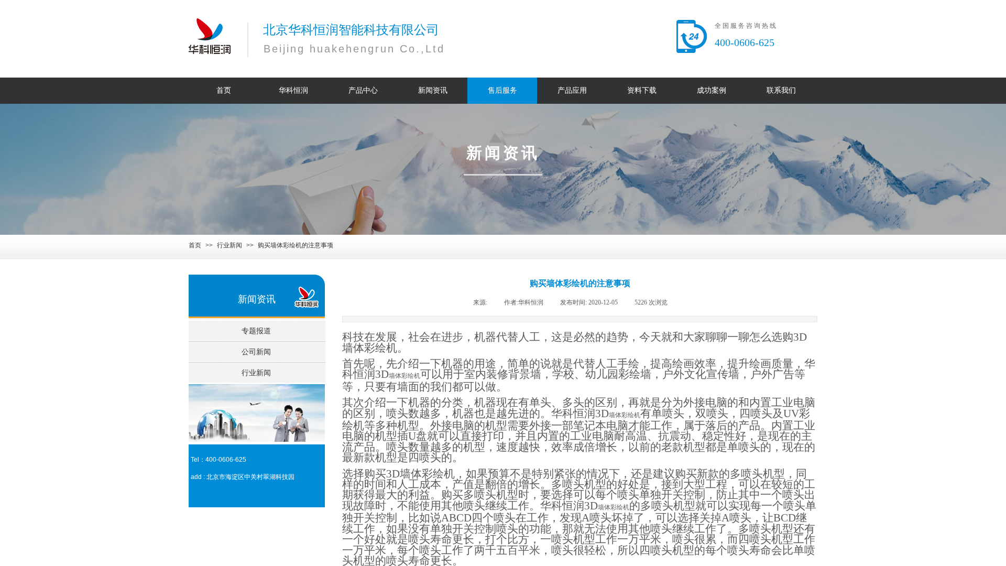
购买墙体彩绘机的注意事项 (295, 245)
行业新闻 (229, 245)
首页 (195, 245)
